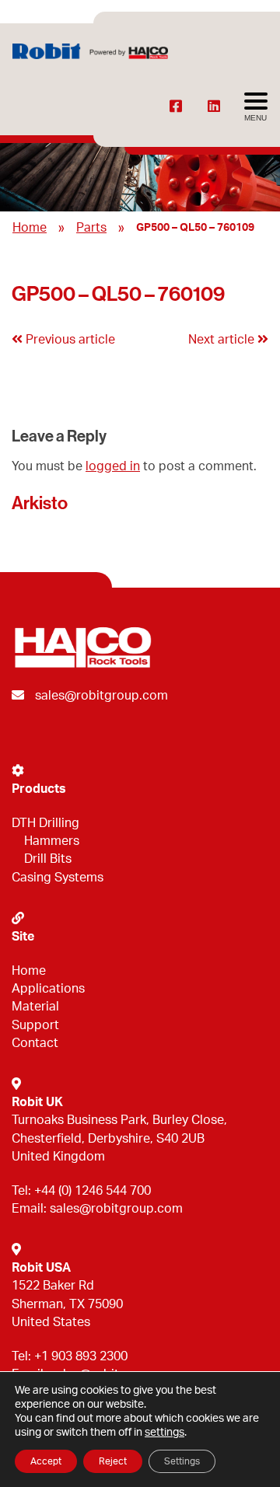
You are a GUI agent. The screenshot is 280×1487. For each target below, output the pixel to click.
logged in (113, 466)
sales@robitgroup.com (101, 695)
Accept (45, 1461)
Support (35, 1025)
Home (29, 228)
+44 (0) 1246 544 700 (92, 1191)
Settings (182, 1461)
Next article (222, 339)
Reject (113, 1461)
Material (35, 1006)
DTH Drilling (45, 823)
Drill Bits (48, 859)
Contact (35, 1043)
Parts (91, 228)
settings (164, 1432)
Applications (48, 989)
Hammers (51, 841)
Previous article (69, 339)
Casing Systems (57, 877)
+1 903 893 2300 (81, 1356)
